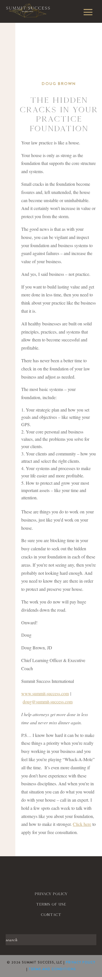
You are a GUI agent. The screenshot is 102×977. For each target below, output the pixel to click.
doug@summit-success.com (48, 702)
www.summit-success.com (45, 693)
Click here (82, 824)
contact (51, 915)
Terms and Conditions (52, 969)
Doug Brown (59, 84)
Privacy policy (51, 894)
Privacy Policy (80, 962)
